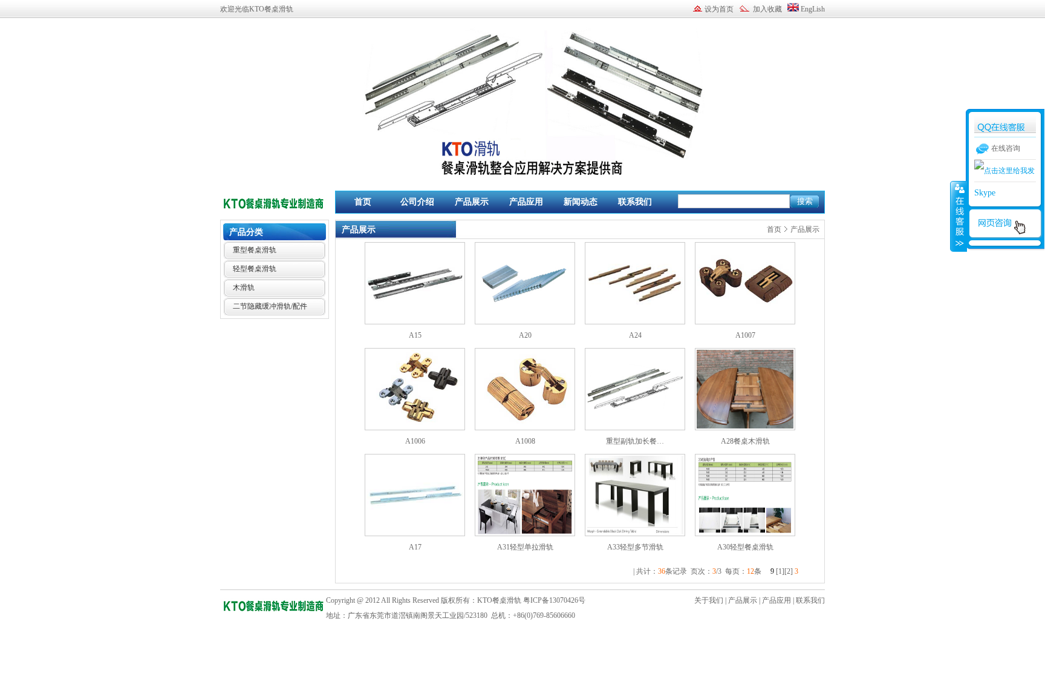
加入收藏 (767, 9)
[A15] (415, 322)
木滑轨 (244, 287)
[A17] (415, 534)
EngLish (813, 9)
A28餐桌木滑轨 (745, 441)
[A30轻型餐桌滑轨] (745, 534)
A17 (415, 547)
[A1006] (415, 428)
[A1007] (745, 322)
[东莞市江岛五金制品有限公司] (273, 211)
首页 (362, 201)
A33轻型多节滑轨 (635, 547)
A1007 (745, 335)
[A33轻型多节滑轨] (635, 534)
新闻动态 (580, 201)
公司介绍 (417, 201)
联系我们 (635, 201)
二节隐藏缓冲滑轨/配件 (270, 306)
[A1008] (525, 428)
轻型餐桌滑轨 (254, 268)
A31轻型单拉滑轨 (525, 547)
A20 (525, 335)
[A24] (635, 322)
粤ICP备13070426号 (554, 600)
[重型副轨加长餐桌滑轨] (635, 428)
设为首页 (719, 9)
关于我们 (708, 600)
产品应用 (526, 201)
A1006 (415, 441)
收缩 (958, 216)
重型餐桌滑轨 (254, 250)
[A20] (525, 322)
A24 (635, 335)
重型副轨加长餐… (635, 441)
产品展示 (472, 201)
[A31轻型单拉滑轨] (525, 534)
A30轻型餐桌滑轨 (745, 547)
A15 (415, 335)
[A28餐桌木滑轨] (745, 428)
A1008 (525, 441)
